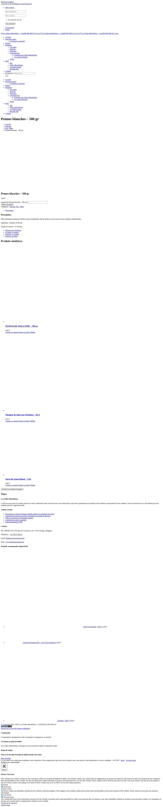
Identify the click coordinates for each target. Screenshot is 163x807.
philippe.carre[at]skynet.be (15, 538)
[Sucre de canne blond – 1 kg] (83, 449)
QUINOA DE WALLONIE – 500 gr (21, 326)
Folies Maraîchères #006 (14, 522)
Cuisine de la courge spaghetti (15, 520)
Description (9, 210)
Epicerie (12, 207)
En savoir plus (131, 760)
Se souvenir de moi (14, 20)
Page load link (6, 758)
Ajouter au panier (7, 204)
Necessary (7, 787)
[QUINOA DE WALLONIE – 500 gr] (83, 284)
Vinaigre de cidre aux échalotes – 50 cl (22, 415)
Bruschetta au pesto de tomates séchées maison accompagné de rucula (29, 514)
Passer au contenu (7, 2)
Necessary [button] (4, 785)
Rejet (122, 760)
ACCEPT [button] (116, 760)
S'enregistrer (9, 28)
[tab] (83, 211)
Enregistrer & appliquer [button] (9, 803)
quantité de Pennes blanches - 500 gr (14, 202)
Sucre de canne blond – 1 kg (18, 479)
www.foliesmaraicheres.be (14, 542)
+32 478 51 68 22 (7, 4)
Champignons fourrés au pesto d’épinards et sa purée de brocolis (27, 516)
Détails (32, 332)
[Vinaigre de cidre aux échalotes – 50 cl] (83, 372)
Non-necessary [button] (6, 795)
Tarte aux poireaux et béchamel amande (19, 518)
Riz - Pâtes (20, 207)
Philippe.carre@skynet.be (23, 4)
